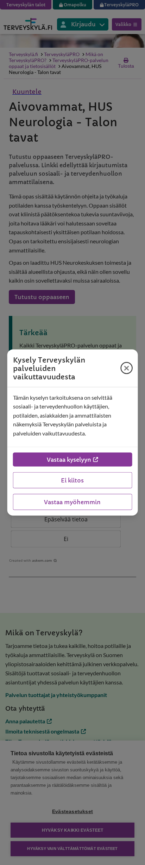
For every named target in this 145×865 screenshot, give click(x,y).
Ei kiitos (72, 480)
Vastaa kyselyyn (69, 459)
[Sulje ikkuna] (126, 368)
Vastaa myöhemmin (72, 502)
